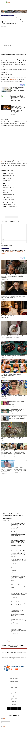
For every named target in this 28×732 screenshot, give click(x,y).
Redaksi (4, 26)
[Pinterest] (14, 49)
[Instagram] (8, 708)
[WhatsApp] (17, 49)
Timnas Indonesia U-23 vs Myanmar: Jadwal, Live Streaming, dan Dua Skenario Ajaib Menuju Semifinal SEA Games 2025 (18, 613)
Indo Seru (14, 695)
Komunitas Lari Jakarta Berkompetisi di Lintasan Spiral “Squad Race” (18, 569)
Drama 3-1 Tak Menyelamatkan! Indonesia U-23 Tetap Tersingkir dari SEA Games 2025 (18, 603)
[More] (20, 49)
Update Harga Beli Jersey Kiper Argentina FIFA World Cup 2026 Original (18, 560)
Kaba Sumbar (14, 702)
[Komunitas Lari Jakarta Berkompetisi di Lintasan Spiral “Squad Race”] (5, 570)
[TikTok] (12, 708)
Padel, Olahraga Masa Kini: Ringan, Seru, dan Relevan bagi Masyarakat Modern (18, 621)
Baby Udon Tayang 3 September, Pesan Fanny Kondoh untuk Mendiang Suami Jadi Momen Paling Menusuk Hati (18, 533)
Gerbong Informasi (14, 699)
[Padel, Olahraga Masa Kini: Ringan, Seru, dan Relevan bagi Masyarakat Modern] (5, 622)
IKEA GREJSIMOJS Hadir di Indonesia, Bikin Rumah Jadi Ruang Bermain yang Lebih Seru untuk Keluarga (18, 525)
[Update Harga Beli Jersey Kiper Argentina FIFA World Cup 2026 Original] (5, 562)
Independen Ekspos (14, 693)
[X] (10, 49)
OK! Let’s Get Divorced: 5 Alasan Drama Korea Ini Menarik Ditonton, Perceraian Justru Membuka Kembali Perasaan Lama (13, 516)
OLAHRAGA (4, 15)
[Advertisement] (14, 144)
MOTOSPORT (10, 15)
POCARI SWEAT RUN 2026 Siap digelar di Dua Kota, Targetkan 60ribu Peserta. (19, 594)
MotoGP (3, 161)
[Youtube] (19, 708)
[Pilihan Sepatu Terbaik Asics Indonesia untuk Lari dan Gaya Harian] (5, 587)
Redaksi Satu (14, 701)
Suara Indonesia (14, 704)
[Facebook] (7, 49)
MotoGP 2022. (13, 79)
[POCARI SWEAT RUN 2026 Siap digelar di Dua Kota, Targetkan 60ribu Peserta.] (5, 596)
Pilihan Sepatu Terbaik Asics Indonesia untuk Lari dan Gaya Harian (18, 586)
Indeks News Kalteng (14, 696)
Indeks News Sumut (14, 698)
